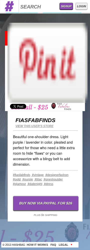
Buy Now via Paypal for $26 (45, 203)
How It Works (37, 244)
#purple (27, 179)
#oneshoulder (53, 179)
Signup (66, 6)
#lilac (38, 179)
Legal (63, 244)
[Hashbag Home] (9, 11)
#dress (48, 184)
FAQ (53, 244)
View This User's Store (35, 126)
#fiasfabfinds (21, 175)
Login (81, 6)
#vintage (37, 175)
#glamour (19, 184)
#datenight (34, 184)
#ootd (17, 179)
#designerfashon (56, 175)
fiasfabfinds (36, 120)
